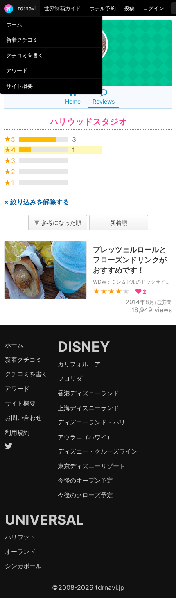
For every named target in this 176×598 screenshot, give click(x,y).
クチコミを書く (24, 55)
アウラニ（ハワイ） (85, 437)
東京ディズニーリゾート (91, 466)
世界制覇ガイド (62, 8)
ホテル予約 (102, 8)
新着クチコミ (22, 39)
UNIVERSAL (44, 519)
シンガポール (23, 566)
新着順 (118, 222)
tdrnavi (27, 8)
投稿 (129, 8)
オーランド (20, 551)
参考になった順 (57, 222)
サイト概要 (19, 86)
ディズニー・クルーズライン (98, 451)
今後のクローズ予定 (85, 495)
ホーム (14, 24)
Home (73, 101)
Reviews (104, 101)
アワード (16, 70)
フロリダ (70, 378)
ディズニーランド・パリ (91, 422)
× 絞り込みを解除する (36, 202)
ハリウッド (20, 537)
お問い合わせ (23, 418)
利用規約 (17, 432)
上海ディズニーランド (88, 408)
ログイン (153, 8)
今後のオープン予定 (85, 480)
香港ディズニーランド (88, 393)
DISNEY (84, 346)
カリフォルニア (79, 364)
